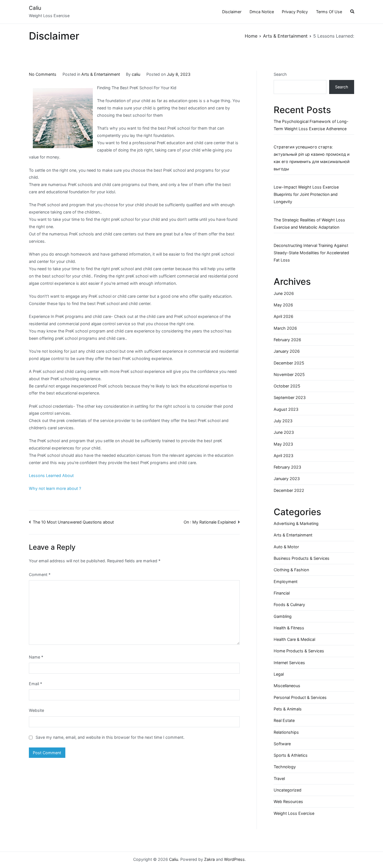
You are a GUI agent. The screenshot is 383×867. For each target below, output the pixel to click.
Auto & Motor (286, 546)
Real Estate (284, 720)
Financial (282, 593)
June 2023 (284, 432)
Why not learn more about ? (55, 488)
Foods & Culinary (289, 604)
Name (36, 657)
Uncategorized (287, 790)
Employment (285, 581)
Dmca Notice (262, 11)
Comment (39, 574)
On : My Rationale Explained (210, 522)
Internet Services (289, 662)
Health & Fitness (289, 627)
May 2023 (283, 444)
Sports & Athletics (291, 755)
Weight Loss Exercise (294, 813)
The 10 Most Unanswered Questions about (73, 522)
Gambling (283, 616)
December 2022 (289, 490)
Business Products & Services (301, 558)
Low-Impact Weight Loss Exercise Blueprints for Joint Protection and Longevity (306, 194)
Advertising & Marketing (296, 523)
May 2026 (283, 304)
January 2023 (287, 478)
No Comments (42, 74)
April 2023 (283, 455)
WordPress (234, 859)
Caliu (35, 8)
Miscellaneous (287, 685)
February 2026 (287, 339)
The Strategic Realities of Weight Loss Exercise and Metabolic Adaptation (309, 223)
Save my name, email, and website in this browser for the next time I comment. (110, 737)
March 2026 (285, 328)
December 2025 (289, 363)
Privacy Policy (295, 11)
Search (280, 74)
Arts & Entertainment (100, 74)
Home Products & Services (299, 650)
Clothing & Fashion (291, 569)
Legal (279, 674)
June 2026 (284, 293)
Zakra (209, 859)
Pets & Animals (288, 709)
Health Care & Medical (294, 639)
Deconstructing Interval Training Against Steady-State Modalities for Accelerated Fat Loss (311, 252)
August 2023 (286, 409)
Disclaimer (231, 11)
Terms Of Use (329, 11)
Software (282, 743)
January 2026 (287, 351)
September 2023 (290, 397)
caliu (136, 74)
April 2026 (283, 316)
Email (35, 683)
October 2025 (287, 386)
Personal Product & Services (300, 697)
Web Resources (288, 801)
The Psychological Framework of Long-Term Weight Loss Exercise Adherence (311, 125)
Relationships (286, 732)
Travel (279, 778)
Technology (285, 766)
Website (36, 710)
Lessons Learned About (51, 475)
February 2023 (287, 467)
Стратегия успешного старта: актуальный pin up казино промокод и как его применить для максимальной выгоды (312, 157)
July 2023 (283, 420)
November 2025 (289, 374)
